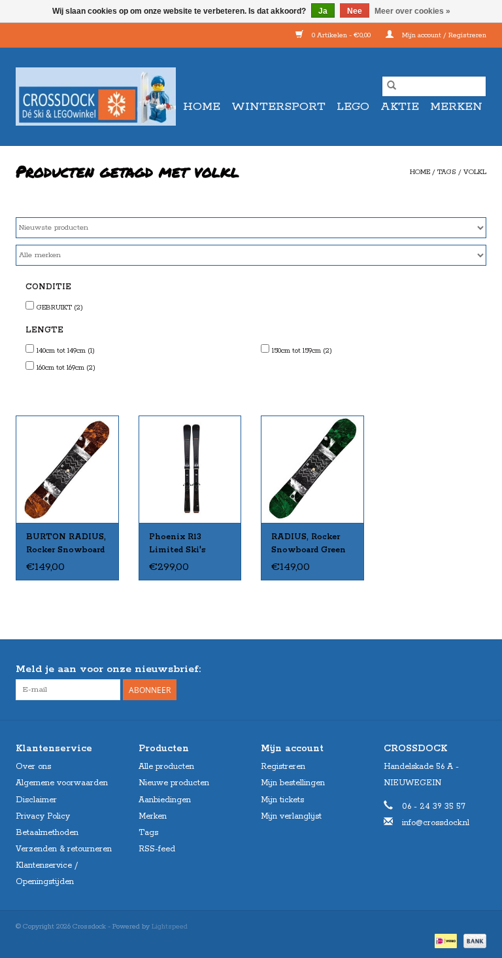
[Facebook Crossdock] (452, 669)
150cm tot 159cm (302, 350)
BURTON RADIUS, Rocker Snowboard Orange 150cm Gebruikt (66, 544)
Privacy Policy (43, 816)
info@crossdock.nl (435, 823)
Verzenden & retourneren (64, 849)
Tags (446, 172)
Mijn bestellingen (293, 783)
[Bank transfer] (472, 941)
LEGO (353, 106)
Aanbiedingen (165, 800)
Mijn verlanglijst (291, 816)
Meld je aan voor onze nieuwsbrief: (108, 669)
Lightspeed (170, 926)
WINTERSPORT (278, 106)
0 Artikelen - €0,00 (341, 35)
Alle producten (166, 767)
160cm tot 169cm (66, 367)
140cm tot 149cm (66, 350)
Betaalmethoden (47, 833)
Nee (354, 11)
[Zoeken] (391, 86)
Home (201, 106)
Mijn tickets (282, 800)
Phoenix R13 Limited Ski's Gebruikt (177, 544)
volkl (474, 172)
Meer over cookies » (412, 11)
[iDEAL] (444, 941)
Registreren (283, 767)
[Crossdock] (96, 96)
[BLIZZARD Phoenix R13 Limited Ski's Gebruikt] (190, 469)
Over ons (33, 767)
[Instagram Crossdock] (475, 669)
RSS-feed (157, 849)
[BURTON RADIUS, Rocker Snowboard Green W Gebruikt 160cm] (312, 469)
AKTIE (399, 106)
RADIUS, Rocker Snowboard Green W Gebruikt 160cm (310, 544)
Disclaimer (36, 800)
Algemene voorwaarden (62, 783)
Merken (456, 106)
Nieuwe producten (174, 783)
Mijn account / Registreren (443, 35)
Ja (322, 11)
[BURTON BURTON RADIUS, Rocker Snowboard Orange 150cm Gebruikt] (67, 469)
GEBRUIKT (60, 307)
